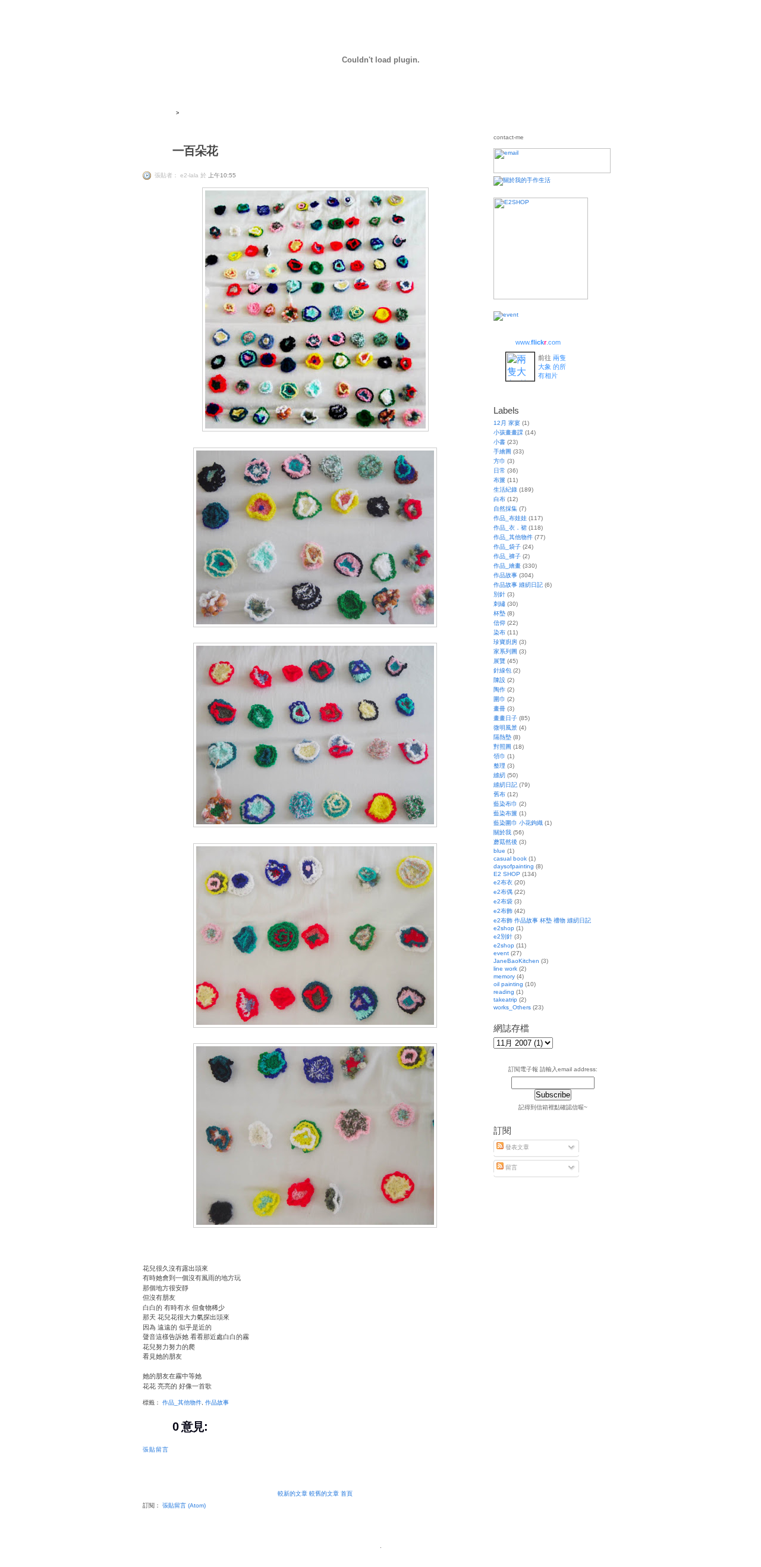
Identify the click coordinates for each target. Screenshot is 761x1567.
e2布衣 (502, 882)
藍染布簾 (505, 813)
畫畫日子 (505, 718)
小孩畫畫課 (508, 432)
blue (499, 850)
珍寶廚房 (505, 642)
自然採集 (505, 508)
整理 (499, 765)
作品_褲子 (507, 556)
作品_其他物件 (182, 1402)
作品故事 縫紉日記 (518, 584)
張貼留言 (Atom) (184, 1505)
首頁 (347, 1493)
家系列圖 (505, 651)
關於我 (502, 832)
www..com (538, 342)
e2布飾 (502, 911)
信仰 (499, 623)
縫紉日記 (505, 784)
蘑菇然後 (505, 842)
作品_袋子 (507, 546)
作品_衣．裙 (510, 527)
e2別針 (502, 936)
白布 (499, 499)
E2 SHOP (506, 874)
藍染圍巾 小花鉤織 (518, 823)
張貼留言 (156, 1449)
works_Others (512, 1007)
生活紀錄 (505, 489)
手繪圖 (502, 451)
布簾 (499, 480)
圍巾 (499, 699)
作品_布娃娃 (510, 518)
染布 (499, 632)
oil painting (508, 984)
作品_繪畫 (507, 565)
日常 (499, 470)
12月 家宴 (506, 423)
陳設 (499, 680)
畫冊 (499, 708)
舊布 (499, 794)
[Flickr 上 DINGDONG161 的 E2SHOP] (540, 297)
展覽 (499, 661)
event (501, 953)
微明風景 (505, 727)
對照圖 (502, 746)
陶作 (499, 689)
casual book (510, 858)
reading (503, 992)
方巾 (499, 461)
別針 (499, 594)
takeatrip (505, 999)
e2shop (503, 945)
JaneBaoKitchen (516, 961)
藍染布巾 (505, 803)
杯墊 (499, 613)
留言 (510, 1167)
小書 (499, 442)
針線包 (502, 670)
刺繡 (499, 603)
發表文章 (516, 1147)
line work (505, 968)
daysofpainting (513, 866)
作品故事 (217, 1402)
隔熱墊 (502, 737)
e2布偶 (502, 892)
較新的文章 (292, 1493)
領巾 (499, 756)
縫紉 (499, 775)
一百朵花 (195, 150)
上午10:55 (222, 175)
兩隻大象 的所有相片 (552, 366)
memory (504, 976)
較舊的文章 (324, 1493)
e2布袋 (502, 901)
